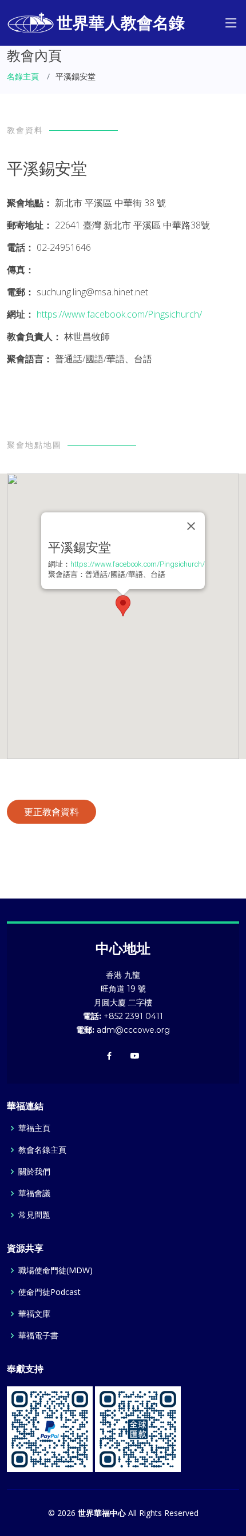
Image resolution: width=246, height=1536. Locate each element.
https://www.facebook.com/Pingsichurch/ (119, 314)
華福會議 (34, 1193)
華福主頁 (34, 1128)
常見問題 (34, 1215)
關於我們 (34, 1172)
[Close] (191, 526)
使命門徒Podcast (49, 1292)
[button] (123, 606)
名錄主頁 (23, 76)
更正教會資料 (51, 811)
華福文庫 (34, 1314)
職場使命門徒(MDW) (55, 1270)
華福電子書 (38, 1336)
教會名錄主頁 (42, 1150)
